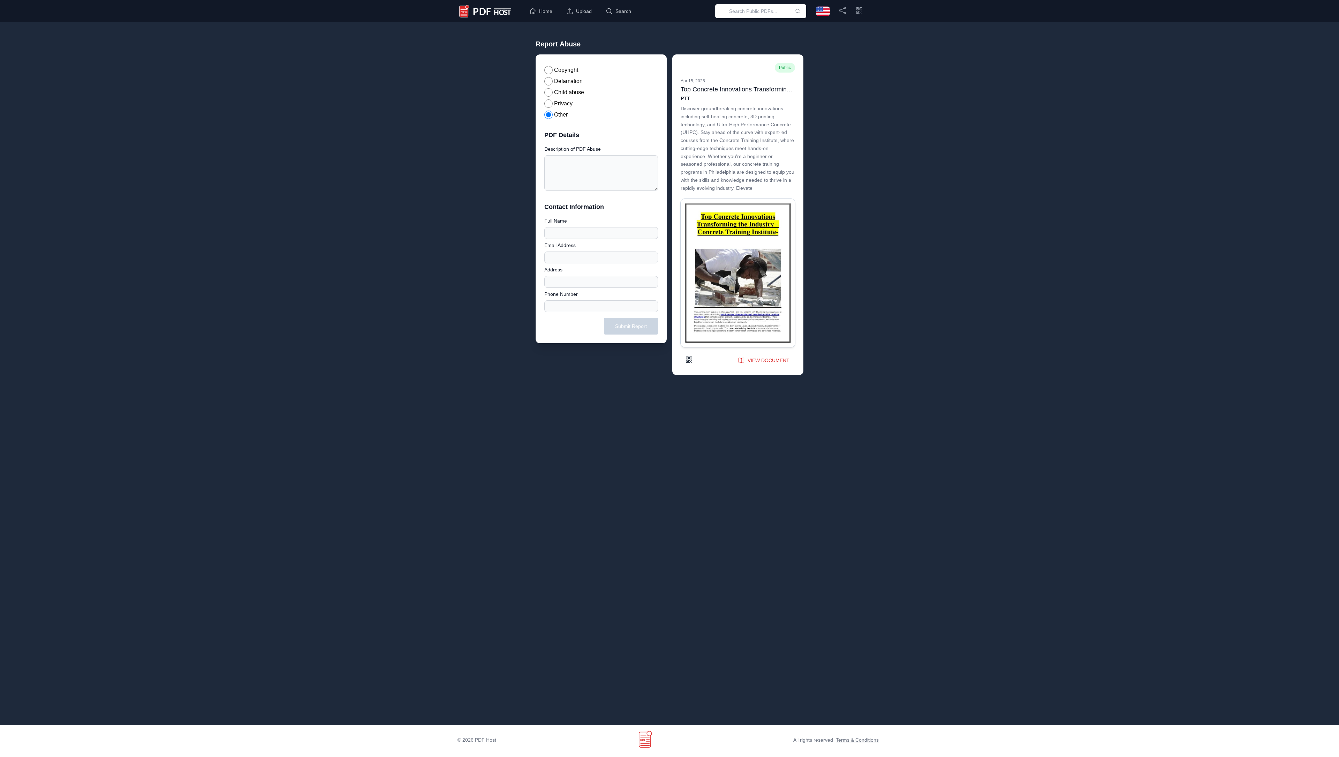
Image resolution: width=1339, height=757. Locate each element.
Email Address (560, 245)
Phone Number (561, 294)
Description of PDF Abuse (572, 149)
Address (553, 269)
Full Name (555, 221)
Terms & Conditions (857, 740)
